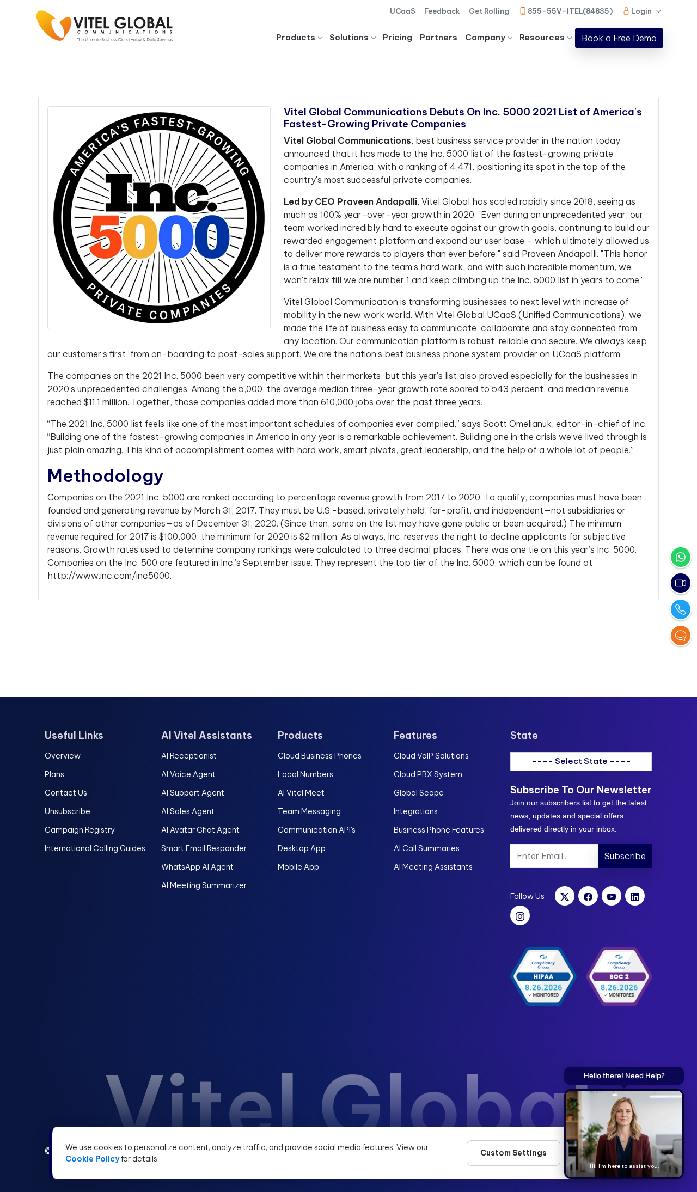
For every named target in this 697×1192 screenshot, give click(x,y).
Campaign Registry (80, 830)
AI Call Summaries (427, 848)
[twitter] (564, 896)
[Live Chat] (680, 635)
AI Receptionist (189, 756)
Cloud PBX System (428, 774)
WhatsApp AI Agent (197, 867)
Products (295, 37)
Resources (542, 37)
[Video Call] (680, 583)
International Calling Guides (95, 848)
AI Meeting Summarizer (204, 885)
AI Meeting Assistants (433, 867)
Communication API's (317, 830)
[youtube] (611, 896)
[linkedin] (635, 896)
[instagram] (520, 915)
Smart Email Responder (204, 848)
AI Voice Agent (188, 774)
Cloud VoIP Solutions (431, 756)
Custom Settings (513, 1153)
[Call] (680, 609)
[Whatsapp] (680, 557)
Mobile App (298, 867)
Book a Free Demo (619, 38)
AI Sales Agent (188, 811)
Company (485, 37)
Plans (54, 774)
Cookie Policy (92, 1159)
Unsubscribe (67, 811)
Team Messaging (309, 811)
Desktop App (302, 848)
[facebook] (588, 896)
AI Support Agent (192, 793)
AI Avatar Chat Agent (200, 830)
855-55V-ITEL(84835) (570, 11)
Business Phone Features (439, 830)
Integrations (416, 811)
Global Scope (419, 793)
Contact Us (66, 793)
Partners (438, 37)
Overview (63, 756)
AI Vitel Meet (301, 793)
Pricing (397, 37)
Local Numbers (305, 774)
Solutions (349, 37)
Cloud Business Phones (320, 756)
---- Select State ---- (581, 761)
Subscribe (625, 856)
